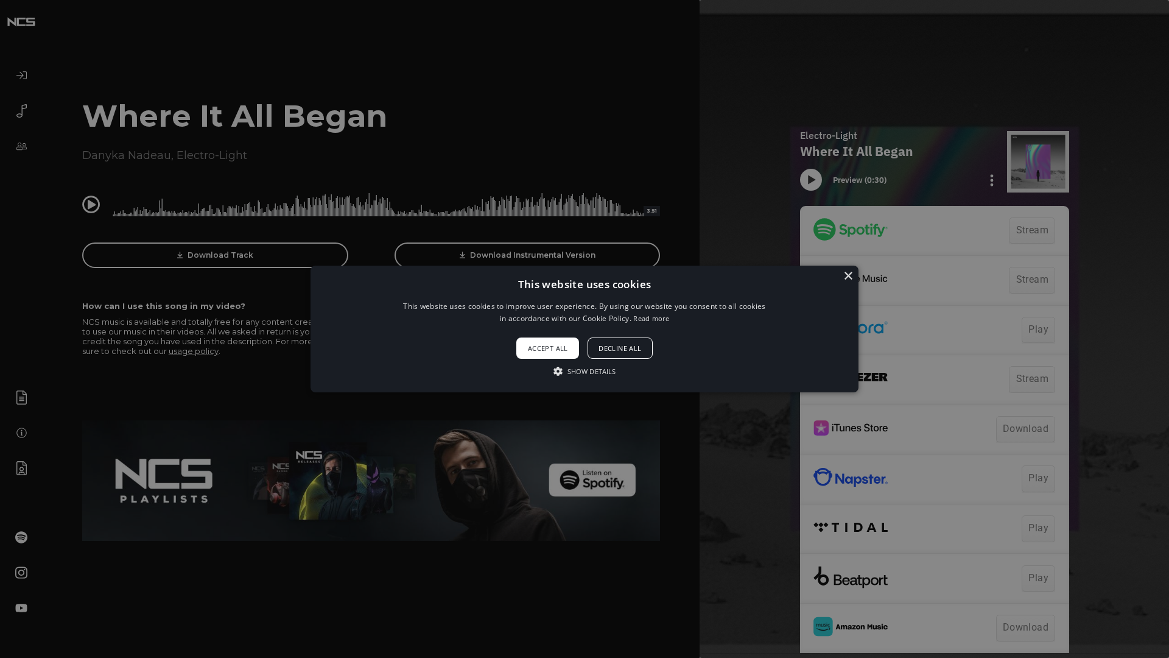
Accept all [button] (548, 348)
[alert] (584, 329)
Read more (651, 318)
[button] (584, 329)
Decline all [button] (620, 348)
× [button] (847, 276)
